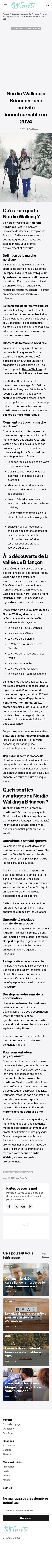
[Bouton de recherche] (47, 5)
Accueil (6, 14)
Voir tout (44, 1255)
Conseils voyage (11, 1424)
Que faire (8, 1433)
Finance (7, 1454)
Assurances (9, 1445)
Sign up (7, 1487)
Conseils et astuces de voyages (25, 14)
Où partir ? (8, 1428)
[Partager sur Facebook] (9, 1206)
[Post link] (26, 1279)
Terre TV (34, 128)
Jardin (6, 1471)
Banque (7, 1449)
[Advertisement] (26, 60)
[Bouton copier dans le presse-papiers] (30, 1206)
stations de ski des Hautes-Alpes (27, 572)
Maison (6, 1479)
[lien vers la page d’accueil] (23, 5)
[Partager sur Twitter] (16, 1206)
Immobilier (8, 1466)
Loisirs (6, 1475)
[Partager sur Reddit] (23, 1206)
